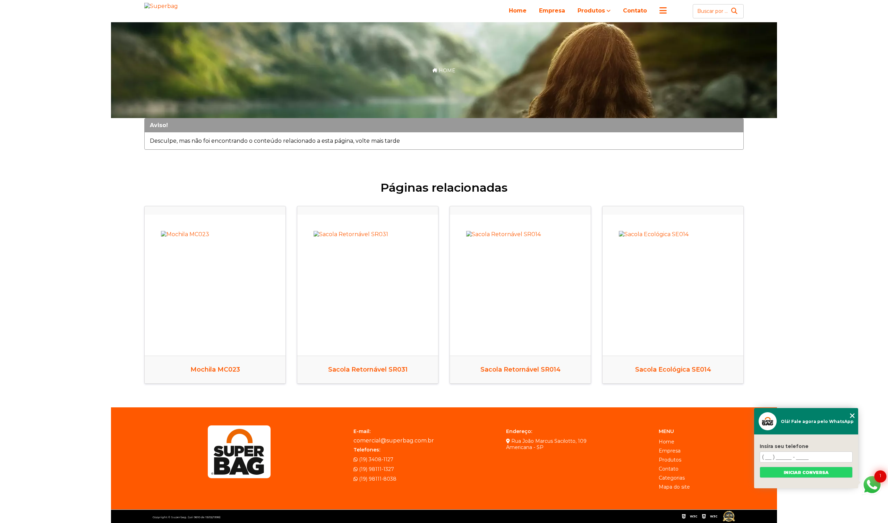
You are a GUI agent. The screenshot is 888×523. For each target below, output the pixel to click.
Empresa (552, 10)
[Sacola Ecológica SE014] (673, 285)
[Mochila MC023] (215, 285)
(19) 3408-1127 (375, 459)
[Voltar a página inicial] (162, 6)
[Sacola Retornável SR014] (520, 285)
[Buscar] (734, 11)
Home (518, 10)
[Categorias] (663, 11)
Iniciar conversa (806, 472)
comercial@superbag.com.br (393, 440)
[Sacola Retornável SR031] (367, 285)
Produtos (591, 10)
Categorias (672, 478)
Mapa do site (674, 487)
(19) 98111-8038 (377, 479)
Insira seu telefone (784, 446)
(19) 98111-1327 (376, 469)
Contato (635, 10)
